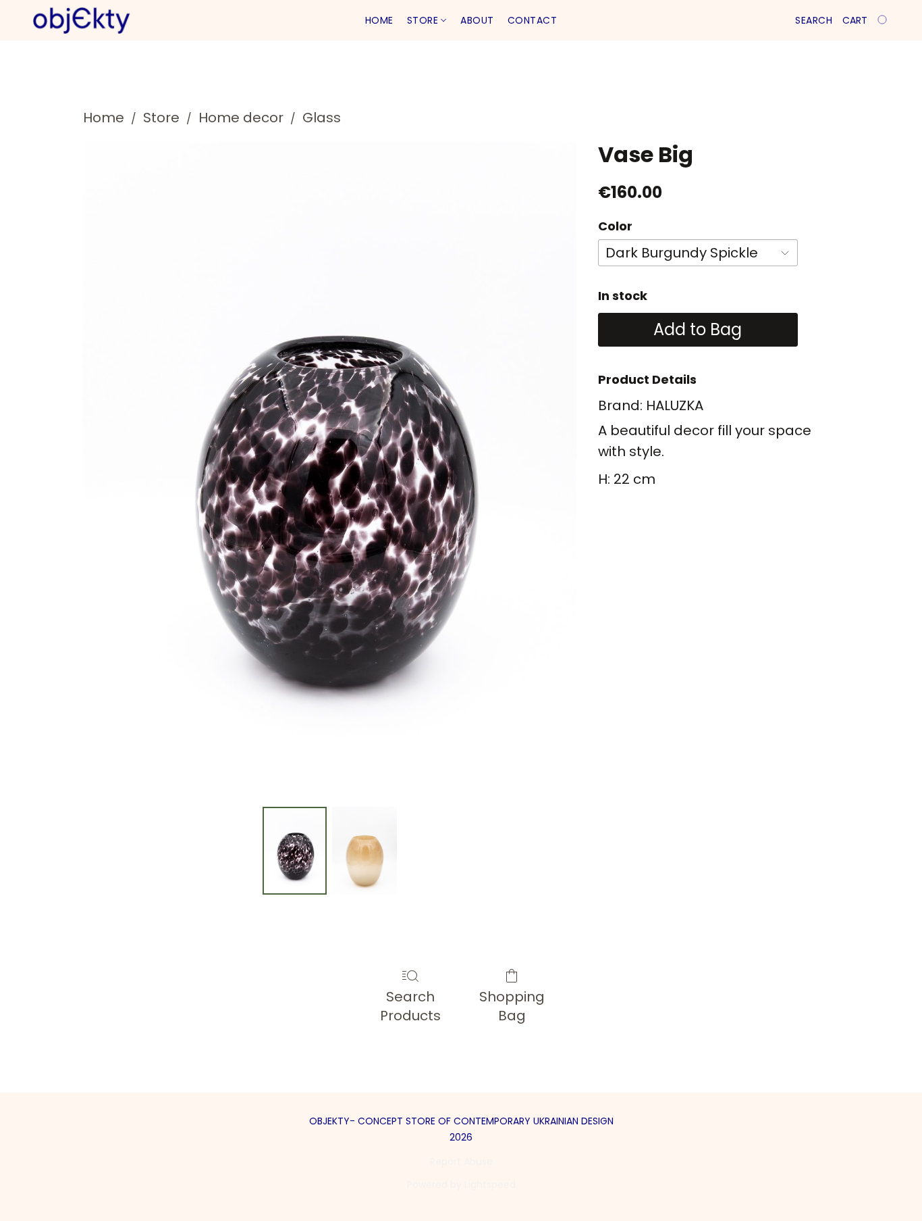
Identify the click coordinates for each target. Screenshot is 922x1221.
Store (424, 20)
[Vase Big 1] (364, 851)
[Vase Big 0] (295, 851)
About (477, 20)
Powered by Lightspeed (461, 1184)
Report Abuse (461, 1161)
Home (379, 20)
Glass (321, 117)
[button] (81, 20)
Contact (533, 20)
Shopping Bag (512, 1006)
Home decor (240, 117)
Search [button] (813, 20)
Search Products (410, 1006)
